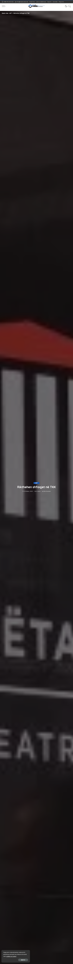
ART (36, 483)
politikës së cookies (11, 956)
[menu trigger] (4, 6)
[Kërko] (69, 6)
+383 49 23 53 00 (8, 1)
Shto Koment (47, 491)
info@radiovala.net (22, 1)
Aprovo (23, 960)
